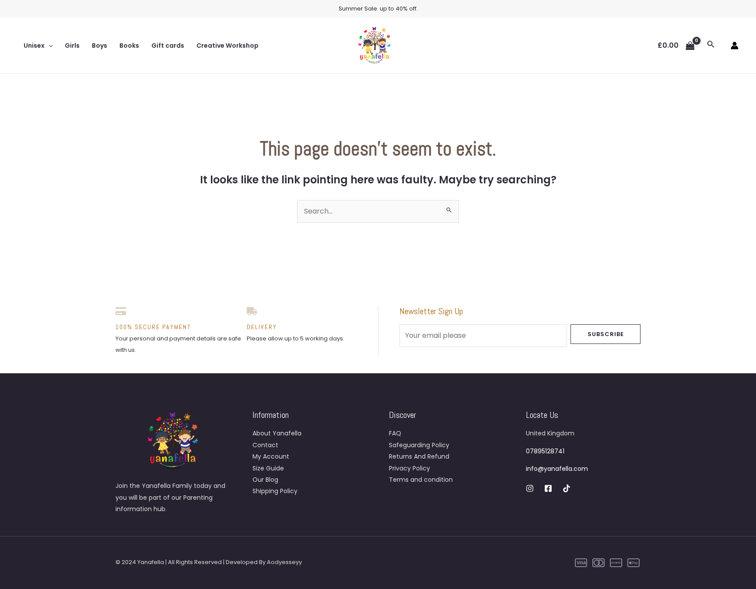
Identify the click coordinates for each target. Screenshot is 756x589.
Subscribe (606, 334)
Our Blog (265, 479)
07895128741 (545, 451)
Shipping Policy (275, 491)
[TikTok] (566, 488)
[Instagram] (530, 488)
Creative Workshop (227, 45)
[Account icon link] (734, 45)
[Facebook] (548, 488)
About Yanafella (276, 433)
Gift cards (167, 45)
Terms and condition (421, 479)
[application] (48, 45)
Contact (265, 445)
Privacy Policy (409, 468)
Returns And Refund (419, 456)
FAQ (395, 433)
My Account (270, 456)
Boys (99, 45)
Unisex (34, 45)
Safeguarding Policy (419, 445)
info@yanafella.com (557, 468)
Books (129, 45)
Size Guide (268, 468)
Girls (72, 45)
